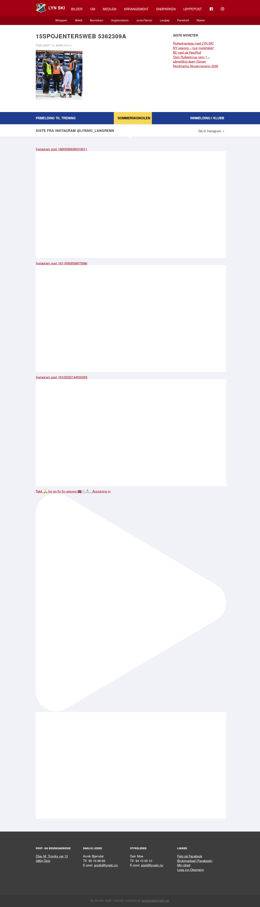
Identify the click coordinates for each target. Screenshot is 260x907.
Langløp (165, 20)
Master (201, 20)
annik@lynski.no (106, 865)
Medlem (109, 8)
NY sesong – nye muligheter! (193, 47)
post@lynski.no (152, 865)
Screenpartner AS (155, 900)
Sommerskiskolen (134, 118)
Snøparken (166, 8)
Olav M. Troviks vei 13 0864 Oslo (52, 858)
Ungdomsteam (120, 20)
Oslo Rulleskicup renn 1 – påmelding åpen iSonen (191, 59)
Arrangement (136, 8)
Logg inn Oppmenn (190, 869)
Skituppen (61, 20)
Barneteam (96, 20)
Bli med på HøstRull (187, 52)
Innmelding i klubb (207, 118)
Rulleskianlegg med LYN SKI (193, 43)
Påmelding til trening (56, 118)
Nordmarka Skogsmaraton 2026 (195, 65)
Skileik (78, 20)
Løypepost (192, 8)
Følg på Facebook (189, 856)
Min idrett (184, 865)
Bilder (76, 8)
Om (92, 8)
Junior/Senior (144, 20)
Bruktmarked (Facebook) (194, 860)
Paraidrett (183, 20)
